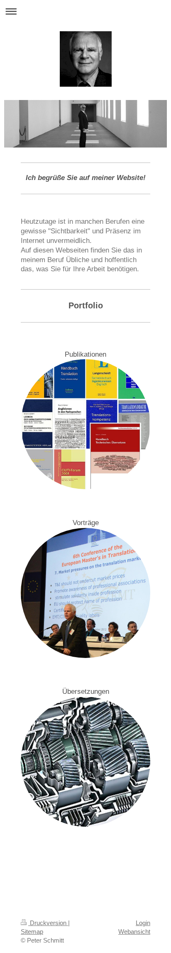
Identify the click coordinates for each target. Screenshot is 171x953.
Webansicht (134, 931)
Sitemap (32, 931)
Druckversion (48, 922)
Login (143, 922)
